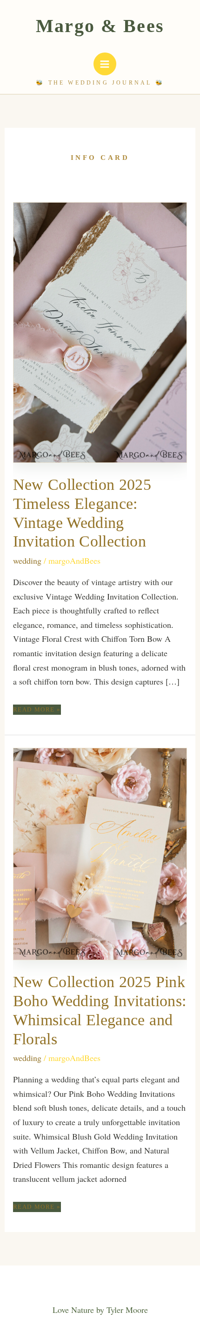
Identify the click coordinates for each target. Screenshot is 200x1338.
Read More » (37, 710)
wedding (27, 560)
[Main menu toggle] (104, 64)
